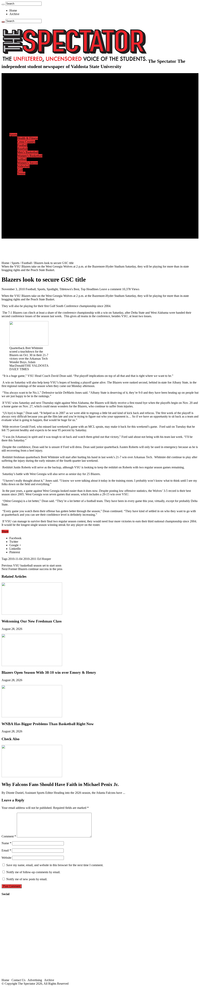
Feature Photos (26, 205)
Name (6, 843)
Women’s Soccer (27, 162)
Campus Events (27, 117)
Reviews (22, 184)
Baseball (22, 148)
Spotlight (52, 289)
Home (13, 10)
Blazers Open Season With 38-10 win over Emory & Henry (49, 672)
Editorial (22, 99)
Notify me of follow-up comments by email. (33, 872)
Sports (13, 134)
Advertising (35, 980)
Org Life (22, 127)
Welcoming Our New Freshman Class (32, 621)
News (13, 82)
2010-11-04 (15, 558)
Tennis (21, 173)
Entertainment (18, 177)
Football (22, 145)
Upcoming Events (20, 215)
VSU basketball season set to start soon (31, 565)
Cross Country (26, 141)
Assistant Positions (28, 229)
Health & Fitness (27, 138)
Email (6, 850)
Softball (22, 159)
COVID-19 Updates (29, 92)
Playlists (22, 198)
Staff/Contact (17, 219)
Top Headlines (90, 289)
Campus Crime (26, 85)
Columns (22, 106)
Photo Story (24, 208)
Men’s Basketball (27, 152)
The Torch (15, 212)
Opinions (15, 96)
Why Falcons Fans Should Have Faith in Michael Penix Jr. (60, 784)
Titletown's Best (69, 289)
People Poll (24, 103)
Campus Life (17, 113)
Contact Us (24, 222)
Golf (20, 170)
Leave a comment (110, 289)
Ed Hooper (44, 558)
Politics (21, 89)
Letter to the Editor (28, 110)
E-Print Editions (19, 78)
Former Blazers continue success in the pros (32, 569)
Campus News (26, 120)
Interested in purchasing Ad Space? (39, 236)
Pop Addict (24, 187)
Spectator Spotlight (29, 131)
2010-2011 (30, 558)
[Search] (3, 4)
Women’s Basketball (29, 155)
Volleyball (23, 166)
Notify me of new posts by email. (26, 879)
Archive (14, 14)
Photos (13, 201)
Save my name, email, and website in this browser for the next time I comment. (54, 865)
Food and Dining (27, 124)
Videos (21, 194)
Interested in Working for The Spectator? (42, 233)
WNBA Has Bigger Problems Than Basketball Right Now (48, 724)
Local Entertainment (29, 191)
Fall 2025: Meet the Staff (32, 226)
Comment (9, 836)
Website (6, 857)
